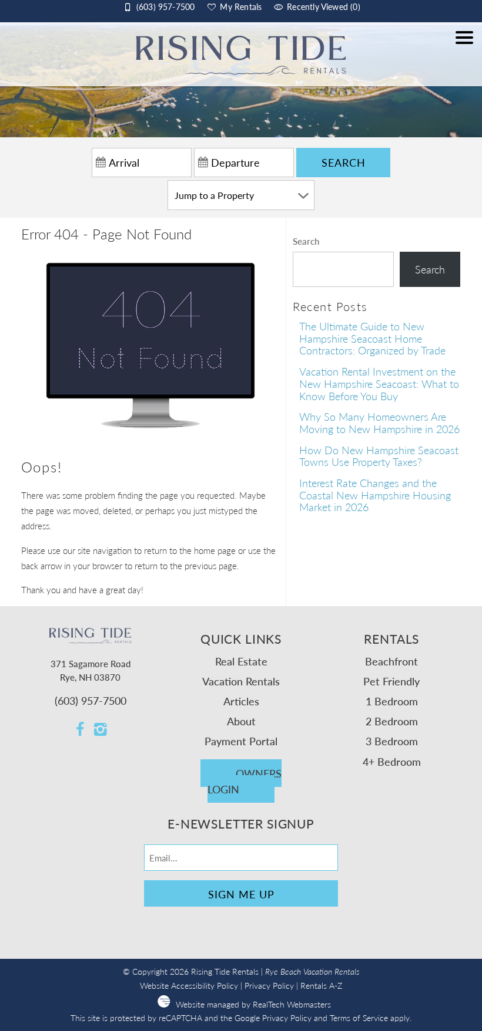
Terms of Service (359, 1017)
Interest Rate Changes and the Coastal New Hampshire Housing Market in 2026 (375, 494)
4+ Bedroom (392, 761)
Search (344, 162)
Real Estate (241, 661)
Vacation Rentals (241, 681)
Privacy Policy (269, 985)
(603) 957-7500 (90, 700)
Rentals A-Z (321, 985)
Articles (241, 701)
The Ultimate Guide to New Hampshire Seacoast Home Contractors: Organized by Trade (372, 338)
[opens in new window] (80, 730)
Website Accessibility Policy (189, 985)
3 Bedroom (392, 740)
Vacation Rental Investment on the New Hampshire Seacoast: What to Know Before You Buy (379, 383)
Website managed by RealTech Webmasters (253, 1004)
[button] (464, 60)
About (241, 721)
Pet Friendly (391, 681)
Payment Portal (241, 740)
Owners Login (244, 781)
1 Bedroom (392, 701)
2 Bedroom (392, 721)
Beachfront (391, 661)
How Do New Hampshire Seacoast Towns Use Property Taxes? (378, 455)
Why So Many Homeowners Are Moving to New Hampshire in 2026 (379, 422)
